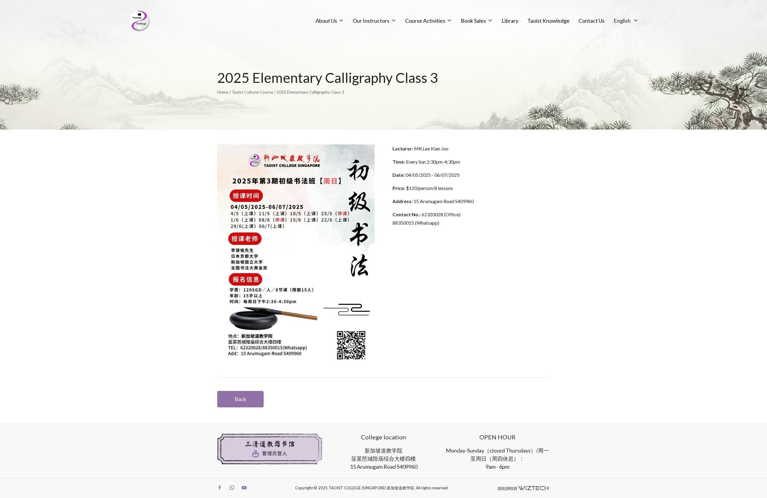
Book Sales (473, 20)
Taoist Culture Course (252, 92)
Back (240, 399)
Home (222, 92)
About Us (326, 20)
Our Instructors (371, 20)
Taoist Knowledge (548, 20)
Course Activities (425, 20)
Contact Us (592, 20)
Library (510, 20)
